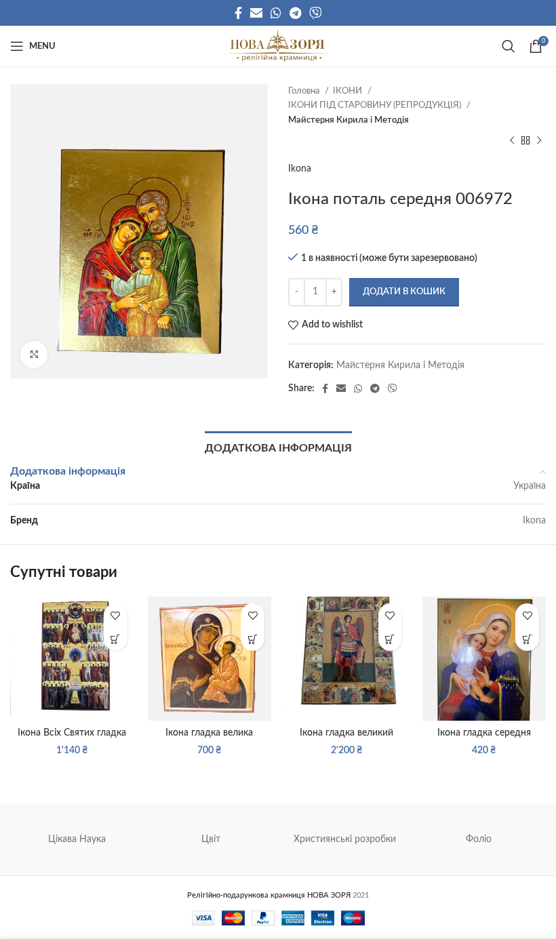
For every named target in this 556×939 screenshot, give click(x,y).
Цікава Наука (77, 839)
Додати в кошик (404, 291)
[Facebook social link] (238, 13)
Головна (304, 91)
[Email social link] (256, 13)
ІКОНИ (348, 91)
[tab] (278, 446)
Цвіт (210, 839)
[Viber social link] (315, 13)
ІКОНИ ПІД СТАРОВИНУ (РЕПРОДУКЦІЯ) (375, 105)
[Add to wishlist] (115, 615)
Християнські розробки (345, 839)
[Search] (508, 46)
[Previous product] (512, 141)
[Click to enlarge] (33, 354)
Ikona (299, 169)
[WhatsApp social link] (275, 13)
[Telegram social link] (295, 13)
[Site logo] (277, 46)
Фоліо (479, 839)
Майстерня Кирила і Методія (348, 120)
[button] (115, 639)
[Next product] (539, 141)
